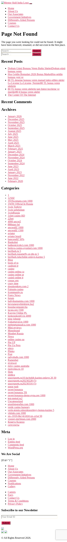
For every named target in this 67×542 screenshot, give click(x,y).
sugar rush (13, 386)
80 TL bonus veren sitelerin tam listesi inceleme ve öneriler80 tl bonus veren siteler (34, 90)
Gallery (11, 486)
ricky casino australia (18, 366)
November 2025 (16, 122)
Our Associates (15, 14)
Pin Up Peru (14, 345)
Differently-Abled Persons (21, 20)
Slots (10, 371)
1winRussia (14, 212)
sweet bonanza (15, 389)
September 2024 (16, 163)
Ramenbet (13, 360)
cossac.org (13, 280)
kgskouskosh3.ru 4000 (19, 315)
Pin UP (11, 342)
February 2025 (15, 148)
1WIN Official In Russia (20, 203)
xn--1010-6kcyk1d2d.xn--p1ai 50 (25, 416)
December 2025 (16, 119)
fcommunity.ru (15, 292)
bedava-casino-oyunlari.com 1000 (25, 248)
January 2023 (15, 172)
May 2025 (13, 139)
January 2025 (15, 151)
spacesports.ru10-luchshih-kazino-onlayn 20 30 (32, 377)
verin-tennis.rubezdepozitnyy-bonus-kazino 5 (31, 410)
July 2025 (13, 134)
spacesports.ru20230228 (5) (22, 380)
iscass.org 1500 (16, 310)
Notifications (14, 483)
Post (10, 354)
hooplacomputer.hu (17, 307)
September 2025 (16, 128)
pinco (10, 348)
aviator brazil (14, 236)
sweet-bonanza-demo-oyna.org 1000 (26, 395)
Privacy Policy (15, 503)
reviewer (12, 363)
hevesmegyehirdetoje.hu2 (21, 304)
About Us (13, 11)
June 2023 (13, 166)
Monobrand (14, 330)
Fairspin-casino (15, 289)
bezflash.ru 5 (14, 251)
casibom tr (13, 265)
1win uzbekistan (16, 209)
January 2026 (15, 116)
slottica (11, 374)
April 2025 (13, 142)
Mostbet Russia (16, 333)
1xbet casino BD (16, 215)
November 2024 (16, 157)
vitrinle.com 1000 (17, 413)
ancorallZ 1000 (15, 227)
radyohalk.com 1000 (18, 357)
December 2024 (16, 154)
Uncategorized (15, 401)
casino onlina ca (16, 271)
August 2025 (14, 131)
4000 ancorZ (14, 221)
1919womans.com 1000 (20, 201)
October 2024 (15, 160)
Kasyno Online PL (17, 313)
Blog (10, 259)
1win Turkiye (15, 206)
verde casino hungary (19, 407)
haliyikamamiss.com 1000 (21, 301)
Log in (11, 438)
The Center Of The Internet (22, 94)
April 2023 (13, 169)
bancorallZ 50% (16, 239)
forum (11, 298)
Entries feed (14, 441)
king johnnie (14, 318)
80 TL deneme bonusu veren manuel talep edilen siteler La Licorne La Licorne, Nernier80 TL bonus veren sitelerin (36, 83)
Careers (12, 492)
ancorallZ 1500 (15, 230)
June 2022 (13, 178)
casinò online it (15, 277)
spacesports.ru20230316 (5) (22, 383)
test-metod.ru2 (15, 398)
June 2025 (13, 137)
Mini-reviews (14, 327)
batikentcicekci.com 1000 (21, 245)
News (11, 336)
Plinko (11, 351)
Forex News (14, 295)
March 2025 (14, 145)
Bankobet (13, 242)
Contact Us (13, 26)
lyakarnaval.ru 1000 (18, 321)
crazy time (13, 283)
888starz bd (14, 224)
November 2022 (16, 175)
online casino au (16, 339)
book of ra (13, 262)
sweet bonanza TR (17, 392)
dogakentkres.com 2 (18, 286)
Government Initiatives (19, 17)
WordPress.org (15, 447)
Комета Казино (16, 422)
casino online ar (16, 274)
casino (11, 268)
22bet (10, 218)
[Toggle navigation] (30, 3)
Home (11, 8)
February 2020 (15, 181)
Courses (12, 23)
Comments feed (16, 444)
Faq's (10, 495)
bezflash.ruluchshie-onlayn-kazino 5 (26, 257)
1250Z (11, 198)
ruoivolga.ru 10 (16, 368)
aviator (11, 233)
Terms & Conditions (18, 500)
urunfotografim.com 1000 (21, 404)
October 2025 (15, 125)
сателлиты (13, 424)
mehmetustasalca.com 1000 (22, 324)
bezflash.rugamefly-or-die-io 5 (23, 254)
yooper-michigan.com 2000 (22, 419)
